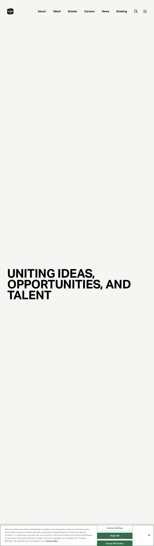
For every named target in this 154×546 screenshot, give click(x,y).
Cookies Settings (115, 528)
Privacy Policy (51, 541)
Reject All (114, 536)
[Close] (149, 535)
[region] (77, 535)
